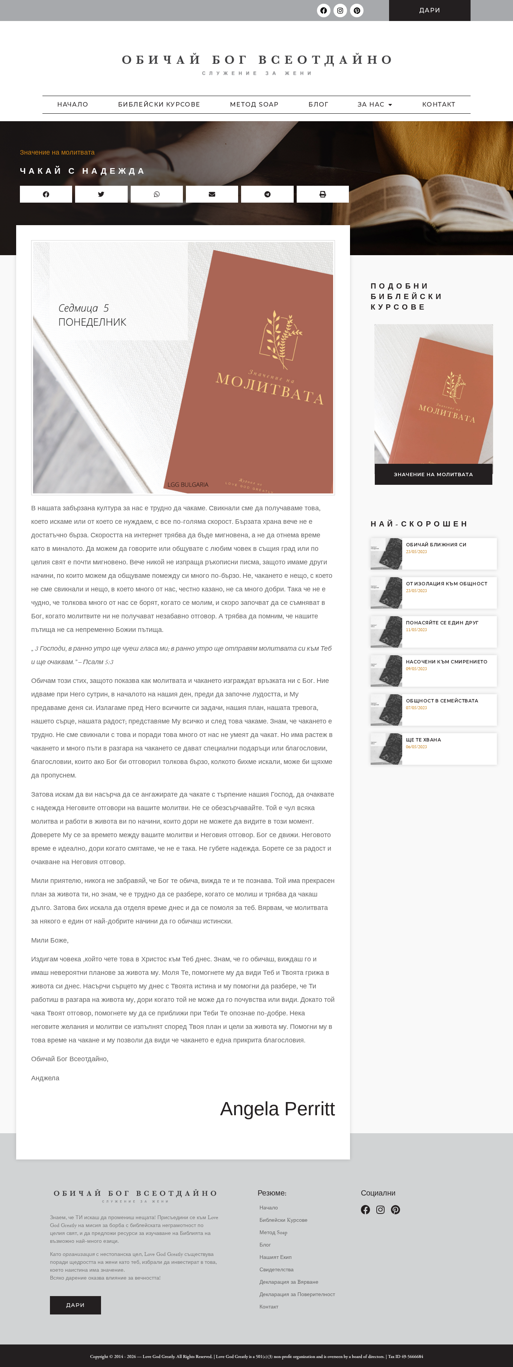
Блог (318, 104)
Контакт (439, 104)
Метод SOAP (254, 104)
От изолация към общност (446, 584)
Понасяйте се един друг (442, 623)
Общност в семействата (442, 701)
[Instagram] (340, 10)
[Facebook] (323, 10)
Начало (72, 104)
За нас (371, 104)
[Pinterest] (357, 10)
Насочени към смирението (447, 662)
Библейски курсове (159, 104)
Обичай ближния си (436, 544)
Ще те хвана (423, 740)
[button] (46, 194)
